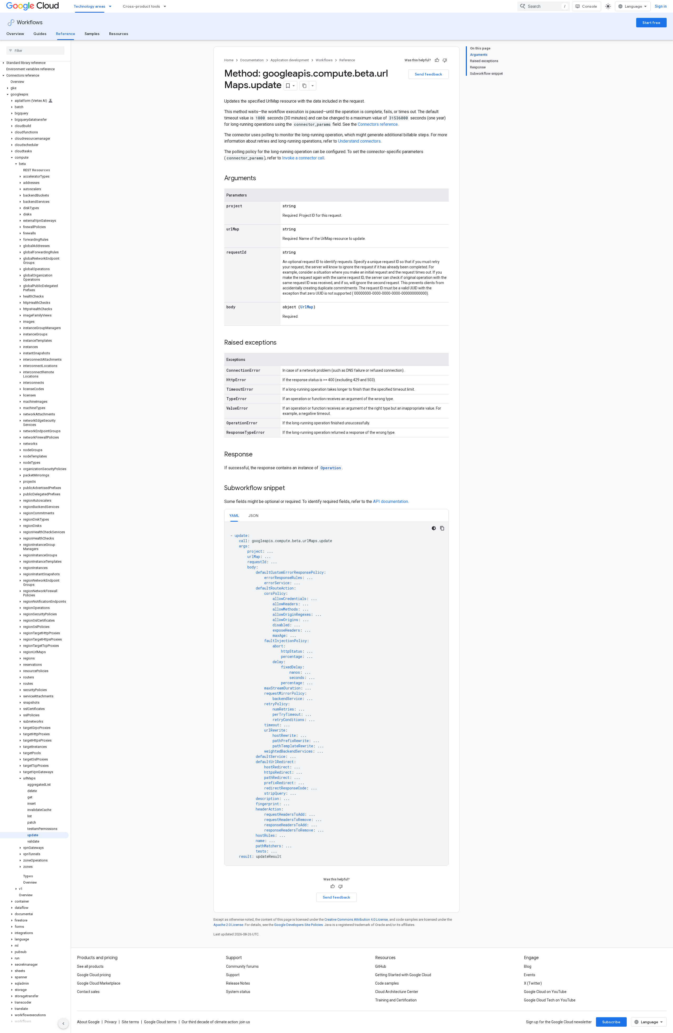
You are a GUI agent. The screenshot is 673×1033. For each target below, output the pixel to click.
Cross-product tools (141, 6)
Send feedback (428, 74)
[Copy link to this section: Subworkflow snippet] (290, 488)
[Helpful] (437, 60)
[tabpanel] (336, 693)
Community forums (242, 966)
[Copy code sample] (442, 528)
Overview (15, 33)
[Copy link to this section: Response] (258, 455)
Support (232, 975)
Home (228, 60)
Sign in (661, 6)
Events (529, 975)
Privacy (111, 1022)
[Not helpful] (445, 60)
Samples (92, 33)
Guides (40, 33)
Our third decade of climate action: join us (216, 1022)
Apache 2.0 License (228, 925)
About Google (88, 1022)
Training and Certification (396, 1000)
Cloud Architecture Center (396, 992)
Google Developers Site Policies (298, 925)
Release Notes (238, 983)
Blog (527, 966)
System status (238, 992)
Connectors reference (378, 124)
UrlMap (306, 306)
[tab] (234, 515)
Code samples (387, 983)
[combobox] (543, 6)
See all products (90, 966)
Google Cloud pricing (94, 975)
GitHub (380, 966)
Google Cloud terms (160, 1022)
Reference (65, 33)
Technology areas (89, 6)
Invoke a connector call (303, 157)
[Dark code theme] (434, 528)
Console (589, 6)
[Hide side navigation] (63, 1023)
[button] (34, 63)
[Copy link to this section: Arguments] (261, 178)
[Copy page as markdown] (304, 85)
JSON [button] (253, 515)
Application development (290, 60)
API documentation (390, 501)
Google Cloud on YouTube (545, 992)
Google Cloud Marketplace (98, 983)
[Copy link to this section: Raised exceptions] (282, 343)
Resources (118, 33)
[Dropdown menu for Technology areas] (111, 6)
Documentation (252, 60)
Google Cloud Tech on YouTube (549, 1000)
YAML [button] (234, 515)
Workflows (30, 22)
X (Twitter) (533, 983)
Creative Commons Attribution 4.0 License (356, 919)
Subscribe (611, 1022)
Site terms (130, 1022)
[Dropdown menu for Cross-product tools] (166, 6)
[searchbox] (35, 50)
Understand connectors (359, 141)
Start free (651, 22)
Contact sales (88, 992)
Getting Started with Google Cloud (403, 975)
